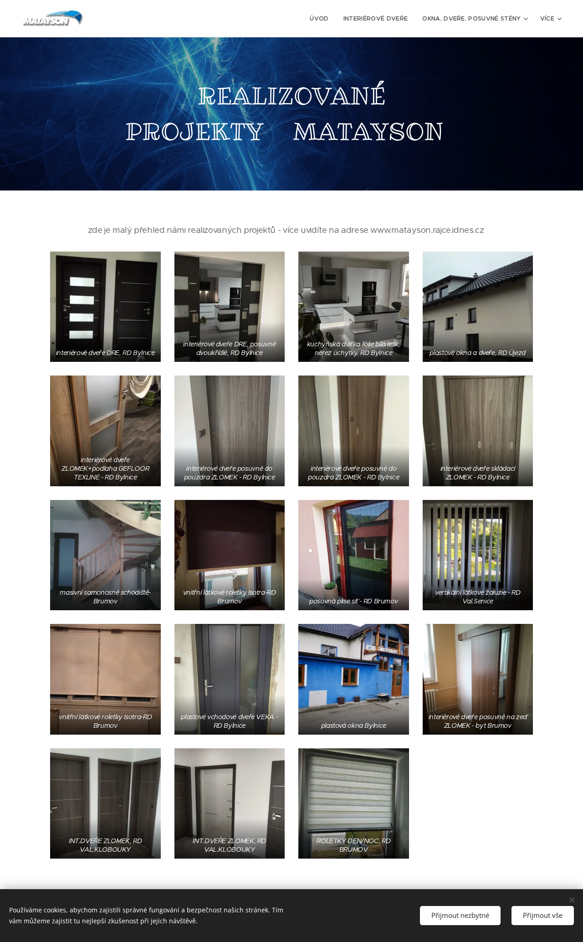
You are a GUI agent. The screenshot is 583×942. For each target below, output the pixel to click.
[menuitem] (321, 18)
